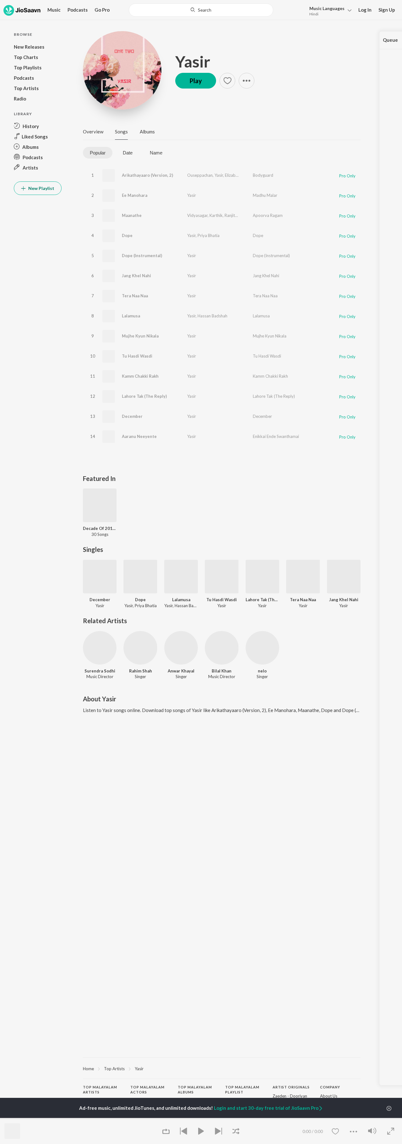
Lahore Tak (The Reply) (144, 396)
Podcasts (78, 10)
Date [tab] (128, 152)
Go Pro (102, 10)
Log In (365, 10)
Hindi (313, 14)
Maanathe (132, 215)
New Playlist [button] (40, 188)
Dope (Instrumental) (142, 255)
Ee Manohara (134, 195)
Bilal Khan (221, 670)
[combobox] (201, 10)
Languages (327, 8)
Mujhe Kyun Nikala (140, 335)
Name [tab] (156, 152)
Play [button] (195, 80)
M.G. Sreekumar (97, 1118)
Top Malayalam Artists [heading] (100, 1089)
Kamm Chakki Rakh (140, 376)
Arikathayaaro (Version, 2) (147, 175)
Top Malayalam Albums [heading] (195, 1089)
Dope (127, 235)
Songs (121, 131)
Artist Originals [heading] (291, 1087)
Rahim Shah (140, 670)
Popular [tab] (98, 152)
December (132, 416)
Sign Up (386, 10)
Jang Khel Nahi (136, 275)
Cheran (137, 1118)
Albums (147, 131)
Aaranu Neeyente (139, 436)
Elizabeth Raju (237, 175)
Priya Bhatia (209, 235)
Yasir (192, 61)
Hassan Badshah (212, 315)
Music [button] (54, 10)
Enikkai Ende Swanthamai (276, 436)
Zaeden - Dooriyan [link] (290, 1095)
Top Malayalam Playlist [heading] (242, 1089)
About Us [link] (328, 1095)
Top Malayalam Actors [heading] (147, 1089)
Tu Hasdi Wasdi (137, 356)
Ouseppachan (200, 175)
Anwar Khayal (181, 670)
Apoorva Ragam (268, 215)
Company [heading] (330, 1087)
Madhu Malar (265, 195)
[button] (328, 10)
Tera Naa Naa (135, 295)
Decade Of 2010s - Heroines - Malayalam (100, 528)
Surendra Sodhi (99, 670)
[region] (222, 1068)
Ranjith (231, 215)
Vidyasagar (197, 215)
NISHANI (186, 1118)
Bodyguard (263, 175)
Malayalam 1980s (241, 1118)
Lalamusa (131, 315)
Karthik (216, 215)
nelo (262, 670)
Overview (93, 131)
